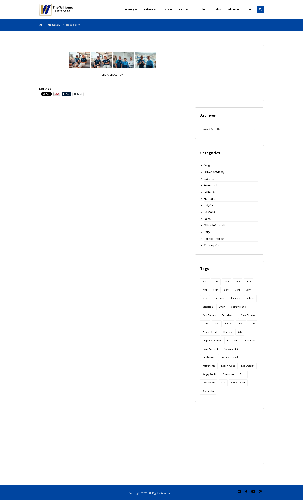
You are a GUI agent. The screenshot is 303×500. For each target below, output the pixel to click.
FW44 (241, 323)
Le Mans (209, 212)
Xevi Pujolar (208, 391)
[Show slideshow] (112, 74)
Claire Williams (238, 306)
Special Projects (214, 239)
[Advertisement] (226, 72)
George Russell (210, 332)
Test (223, 382)
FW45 (252, 323)
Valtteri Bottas (238, 382)
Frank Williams (248, 315)
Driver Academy (214, 172)
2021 (237, 290)
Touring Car (212, 245)
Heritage (209, 199)
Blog (207, 165)
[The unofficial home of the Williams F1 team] (56, 10)
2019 (215, 290)
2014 (215, 281)
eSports (209, 179)
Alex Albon (235, 298)
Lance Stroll (249, 340)
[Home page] (40, 25)
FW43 (216, 323)
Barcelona (208, 306)
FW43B (228, 323)
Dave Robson (209, 315)
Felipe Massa (228, 315)
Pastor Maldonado (230, 357)
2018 (205, 290)
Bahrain (250, 298)
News (207, 219)
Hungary (227, 332)
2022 (248, 290)
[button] (239, 491)
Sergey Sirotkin (210, 374)
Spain (242, 374)
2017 (248, 281)
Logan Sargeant (210, 348)
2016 (237, 281)
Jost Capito (232, 340)
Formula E (210, 192)
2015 (226, 281)
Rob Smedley (247, 365)
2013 (205, 281)
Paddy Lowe (209, 357)
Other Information (216, 225)
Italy (240, 332)
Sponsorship (209, 382)
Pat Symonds (209, 365)
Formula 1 (210, 185)
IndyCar (209, 205)
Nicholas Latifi (231, 348)
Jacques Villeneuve (212, 340)
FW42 (205, 323)
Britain (222, 306)
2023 (205, 298)
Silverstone (228, 374)
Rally (207, 232)
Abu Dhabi (218, 298)
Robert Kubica (228, 365)
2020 (226, 290)
